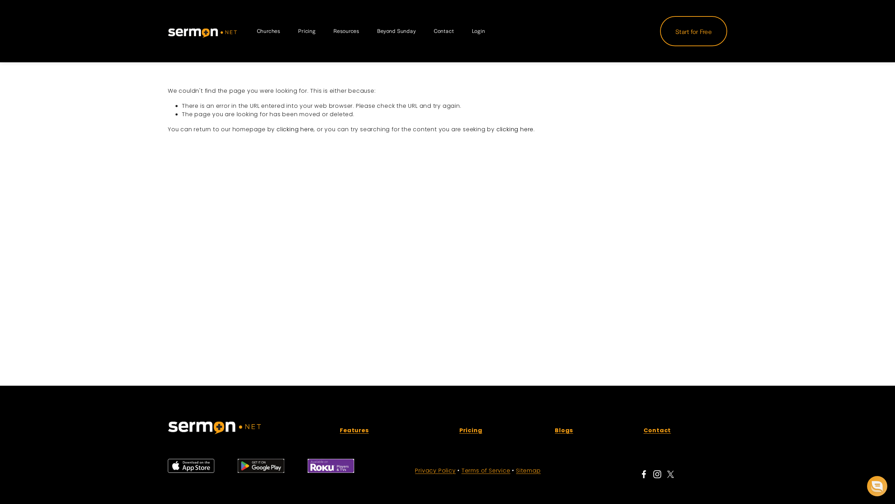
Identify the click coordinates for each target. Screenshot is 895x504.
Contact (444, 30)
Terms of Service (485, 471)
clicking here (295, 129)
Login (478, 30)
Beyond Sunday (396, 30)
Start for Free (693, 31)
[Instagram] (657, 474)
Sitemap (528, 471)
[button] (877, 486)
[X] (670, 474)
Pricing (307, 30)
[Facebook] (644, 474)
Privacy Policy (435, 471)
